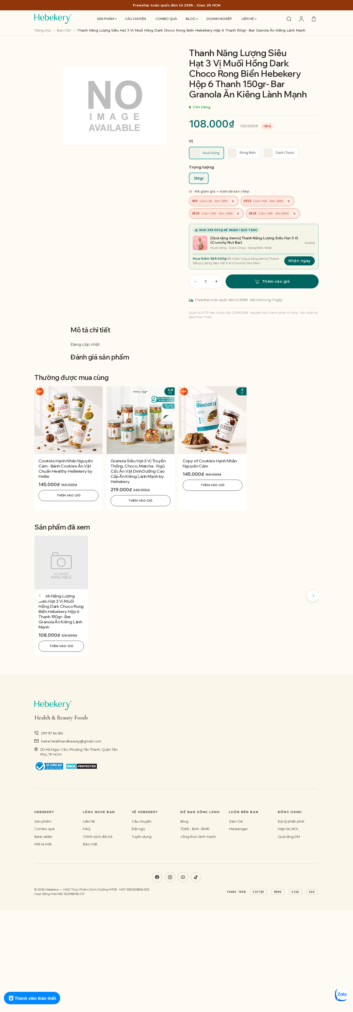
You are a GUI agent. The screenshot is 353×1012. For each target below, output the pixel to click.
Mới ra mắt (43, 844)
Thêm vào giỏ (68, 495)
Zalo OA (236, 821)
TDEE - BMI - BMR (194, 829)
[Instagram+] (170, 877)
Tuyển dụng (141, 836)
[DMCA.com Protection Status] (81, 766)
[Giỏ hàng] (314, 19)
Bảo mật (90, 844)
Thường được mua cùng (71, 377)
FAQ (86, 829)
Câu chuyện (135, 19)
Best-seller (43, 836)
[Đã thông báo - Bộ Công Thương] (48, 766)
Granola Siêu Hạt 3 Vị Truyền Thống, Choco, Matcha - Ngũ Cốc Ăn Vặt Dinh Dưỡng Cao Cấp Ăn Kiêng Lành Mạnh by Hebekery (138, 471)
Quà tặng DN (289, 836)
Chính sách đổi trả (97, 836)
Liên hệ (248, 19)
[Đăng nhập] (301, 19)
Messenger (238, 829)
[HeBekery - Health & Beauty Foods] (53, 19)
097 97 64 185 (52, 733)
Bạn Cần (64, 30)
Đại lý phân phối (291, 821)
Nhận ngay (299, 260)
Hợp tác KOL (288, 829)
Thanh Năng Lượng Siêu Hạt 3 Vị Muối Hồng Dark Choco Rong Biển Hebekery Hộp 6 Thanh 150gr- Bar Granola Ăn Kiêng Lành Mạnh (61, 611)
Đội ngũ (138, 829)
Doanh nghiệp (219, 19)
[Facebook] (157, 877)
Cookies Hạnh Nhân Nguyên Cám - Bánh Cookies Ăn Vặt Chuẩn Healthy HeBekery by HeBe (66, 468)
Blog (191, 19)
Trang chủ (43, 30)
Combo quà (166, 19)
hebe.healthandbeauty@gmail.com (71, 741)
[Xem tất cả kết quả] (289, 19)
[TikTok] (196, 877)
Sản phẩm (106, 19)
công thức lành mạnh (198, 836)
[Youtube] (183, 877)
